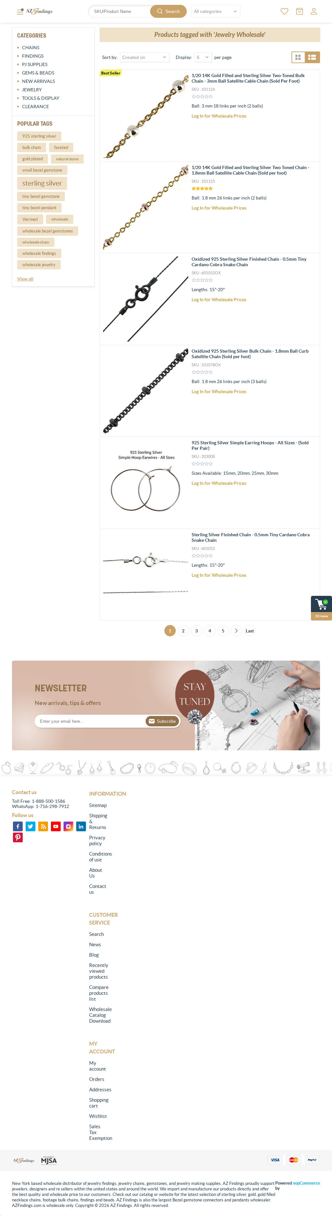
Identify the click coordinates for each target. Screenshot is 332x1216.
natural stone (67, 159)
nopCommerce (306, 1183)
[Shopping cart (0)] (299, 11)
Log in (314, 11)
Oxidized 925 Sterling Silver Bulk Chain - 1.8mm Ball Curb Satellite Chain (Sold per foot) (250, 353)
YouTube (56, 826)
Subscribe (166, 721)
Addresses (97, 1089)
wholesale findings (39, 253)
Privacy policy (97, 840)
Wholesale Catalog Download (97, 1015)
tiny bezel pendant (39, 207)
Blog (94, 955)
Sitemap (97, 805)
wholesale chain (35, 242)
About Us (95, 873)
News (95, 944)
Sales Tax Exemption (97, 1132)
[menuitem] (97, 805)
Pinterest (18, 837)
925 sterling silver (39, 136)
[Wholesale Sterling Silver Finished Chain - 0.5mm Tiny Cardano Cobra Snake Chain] (145, 574)
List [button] (312, 57)
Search (172, 11)
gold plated (32, 158)
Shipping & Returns (97, 821)
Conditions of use (97, 856)
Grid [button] (298, 57)
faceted (61, 147)
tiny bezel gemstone (41, 196)
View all (25, 278)
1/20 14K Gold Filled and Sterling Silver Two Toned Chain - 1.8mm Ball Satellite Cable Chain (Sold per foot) (250, 170)
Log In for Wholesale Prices (219, 116)
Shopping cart (97, 1102)
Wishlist (97, 1116)
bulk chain (31, 147)
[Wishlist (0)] (284, 11)
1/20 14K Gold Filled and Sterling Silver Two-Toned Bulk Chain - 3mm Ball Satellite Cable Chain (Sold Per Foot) (248, 78)
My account (97, 1066)
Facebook (18, 826)
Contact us (97, 889)
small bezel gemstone (42, 170)
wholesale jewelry (38, 264)
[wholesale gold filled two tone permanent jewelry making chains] (145, 115)
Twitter (30, 826)
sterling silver (42, 183)
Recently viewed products (97, 971)
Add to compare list (311, 113)
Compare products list (97, 993)
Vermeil (30, 219)
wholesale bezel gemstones (47, 231)
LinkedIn (81, 826)
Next (236, 630)
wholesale (59, 219)
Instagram (68, 826)
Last (250, 630)
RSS (43, 826)
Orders (96, 1079)
